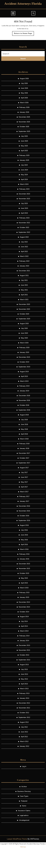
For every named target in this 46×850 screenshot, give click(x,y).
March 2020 (24, 343)
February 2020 (24, 347)
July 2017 (24, 472)
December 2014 (24, 602)
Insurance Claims (24, 810)
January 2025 (24, 160)
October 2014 (24, 612)
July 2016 (24, 530)
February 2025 (24, 155)
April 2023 (24, 213)
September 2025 (24, 131)
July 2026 (24, 83)
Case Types (24, 796)
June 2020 (24, 333)
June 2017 (24, 477)
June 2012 (24, 732)
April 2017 (24, 487)
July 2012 (24, 727)
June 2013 (24, 674)
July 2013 (24, 669)
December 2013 (24, 645)
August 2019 (24, 371)
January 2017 (24, 501)
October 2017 (24, 458)
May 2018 (24, 429)
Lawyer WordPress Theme (17, 839)
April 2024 (24, 179)
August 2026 (24, 78)
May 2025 (24, 146)
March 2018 (24, 439)
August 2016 (24, 525)
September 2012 (24, 717)
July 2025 (24, 136)
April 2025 (24, 150)
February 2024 (24, 189)
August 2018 (24, 415)
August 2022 (24, 237)
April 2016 (24, 544)
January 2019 (24, 391)
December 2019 (24, 357)
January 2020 (24, 352)
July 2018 (24, 419)
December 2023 (24, 194)
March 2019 (24, 381)
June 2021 (24, 285)
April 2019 (24, 376)
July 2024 (24, 165)
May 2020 (24, 338)
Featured (24, 801)
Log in (24, 766)
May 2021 (24, 290)
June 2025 (24, 141)
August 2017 (24, 467)
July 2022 (24, 242)
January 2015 (24, 597)
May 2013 (24, 679)
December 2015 (24, 564)
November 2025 (24, 122)
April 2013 (24, 684)
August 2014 (24, 616)
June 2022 (24, 247)
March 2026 (24, 102)
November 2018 (24, 400)
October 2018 (24, 405)
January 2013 (24, 698)
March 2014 (24, 631)
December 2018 (24, 395)
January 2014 (24, 640)
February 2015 (24, 592)
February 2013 (24, 693)
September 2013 (24, 660)
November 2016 (24, 511)
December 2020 (24, 304)
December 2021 (24, 271)
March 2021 (24, 299)
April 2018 (24, 434)
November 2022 (24, 223)
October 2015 (24, 573)
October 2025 (24, 126)
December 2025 (24, 117)
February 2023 (24, 218)
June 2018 (24, 424)
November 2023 (24, 199)
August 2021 (24, 275)
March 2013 (24, 688)
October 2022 (24, 227)
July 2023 (24, 203)
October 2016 (24, 516)
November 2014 (24, 607)
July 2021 (24, 280)
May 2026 (24, 93)
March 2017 (24, 492)
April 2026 (24, 98)
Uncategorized (24, 820)
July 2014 (24, 621)
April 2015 (24, 583)
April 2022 (24, 251)
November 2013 (24, 650)
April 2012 (24, 736)
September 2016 (24, 520)
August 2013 (24, 664)
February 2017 (24, 496)
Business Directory (24, 791)
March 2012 (24, 741)
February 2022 (24, 261)
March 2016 (24, 549)
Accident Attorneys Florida (23, 3)
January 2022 (24, 266)
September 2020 (24, 319)
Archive (24, 786)
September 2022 (24, 232)
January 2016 (24, 559)
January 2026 (24, 112)
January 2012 (24, 746)
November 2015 (24, 568)
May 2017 (24, 482)
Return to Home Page (24, 34)
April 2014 (24, 626)
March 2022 (24, 256)
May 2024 (24, 174)
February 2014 (24, 636)
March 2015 (24, 588)
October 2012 (24, 712)
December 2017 (24, 453)
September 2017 (24, 463)
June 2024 (24, 170)
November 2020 (24, 309)
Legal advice (24, 815)
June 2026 (24, 88)
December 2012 (24, 703)
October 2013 (24, 655)
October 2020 (24, 314)
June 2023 (24, 208)
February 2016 (24, 554)
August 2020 (24, 323)
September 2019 (24, 367)
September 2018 (24, 410)
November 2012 (24, 708)
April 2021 (24, 295)
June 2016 (24, 535)
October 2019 (24, 362)
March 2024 (24, 184)
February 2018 (24, 443)
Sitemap (23, 847)
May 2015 (24, 578)
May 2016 (24, 540)
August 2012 (24, 722)
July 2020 (24, 328)
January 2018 (24, 448)
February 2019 (24, 386)
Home (24, 806)
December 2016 (24, 506)
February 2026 (24, 107)
